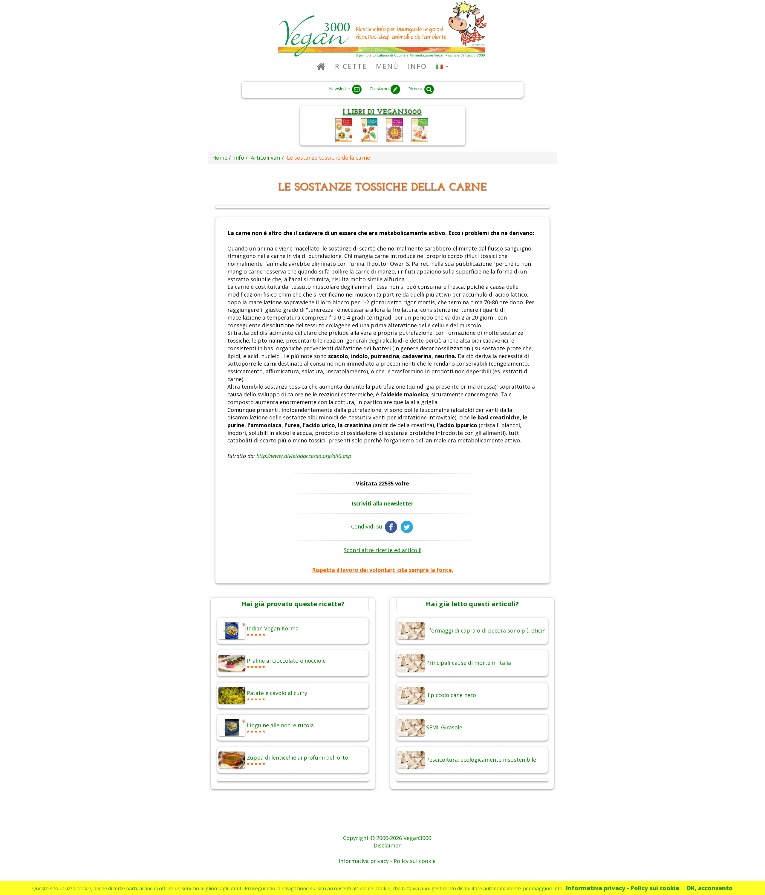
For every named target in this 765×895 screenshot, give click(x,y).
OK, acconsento (709, 888)
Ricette (351, 66)
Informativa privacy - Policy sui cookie (622, 888)
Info (417, 66)
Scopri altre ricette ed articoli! (382, 550)
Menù (387, 66)
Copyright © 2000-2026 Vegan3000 (387, 837)
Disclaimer (387, 845)
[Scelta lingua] (442, 66)
